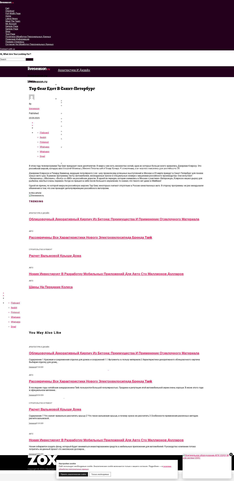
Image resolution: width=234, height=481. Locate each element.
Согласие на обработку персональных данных (29, 44)
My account (11, 23)
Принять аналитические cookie (73, 474)
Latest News (11, 18)
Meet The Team (12, 21)
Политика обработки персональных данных (28, 36)
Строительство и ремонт (76, 84)
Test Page (10, 34)
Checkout (9, 11)
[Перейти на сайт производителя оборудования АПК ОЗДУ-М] (207, 466)
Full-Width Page (13, 13)
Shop (7, 31)
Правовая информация (17, 39)
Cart (7, 8)
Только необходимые (100, 474)
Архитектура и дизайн (74, 70)
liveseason (34, 108)
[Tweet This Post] (119, 295)
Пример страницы (14, 42)
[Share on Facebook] (119, 293)
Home (8, 16)
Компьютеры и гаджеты (75, 98)
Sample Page (11, 26)
